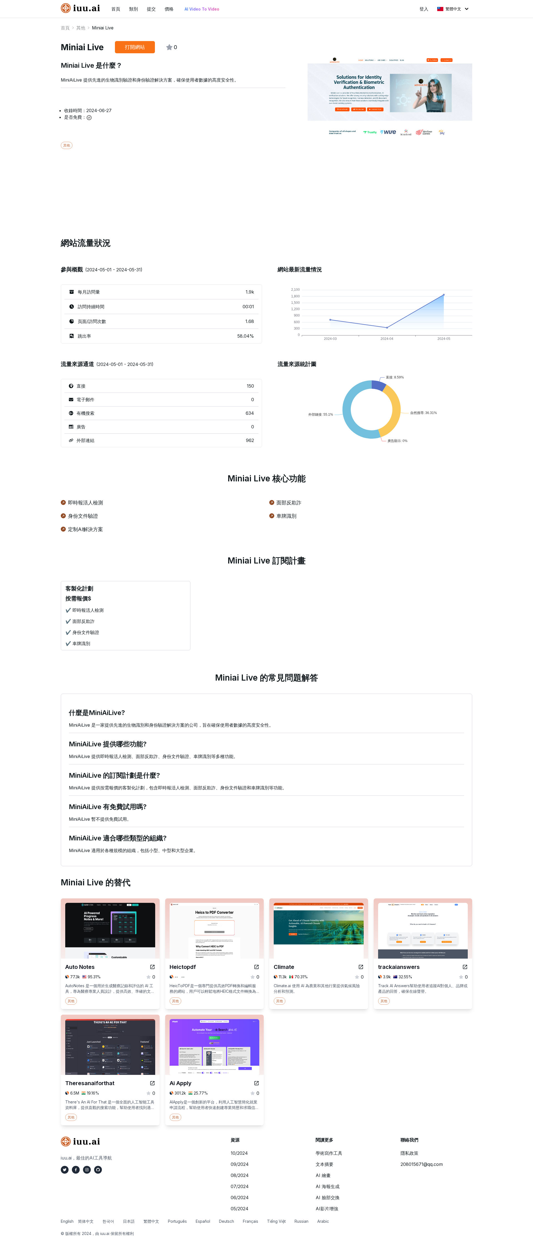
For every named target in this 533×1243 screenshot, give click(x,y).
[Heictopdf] (256, 967)
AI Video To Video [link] (202, 9)
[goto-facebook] (76, 1170)
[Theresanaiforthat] (152, 1083)
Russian (301, 1221)
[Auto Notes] (152, 967)
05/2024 (239, 1208)
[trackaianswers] (465, 967)
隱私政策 (409, 1153)
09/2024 (240, 1164)
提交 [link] (151, 9)
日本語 (129, 1221)
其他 (80, 28)
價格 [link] (169, 9)
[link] (81, 8)
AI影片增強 (327, 1208)
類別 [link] (133, 9)
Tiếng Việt (276, 1221)
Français (250, 1221)
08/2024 (240, 1175)
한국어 (108, 1221)
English (67, 1221)
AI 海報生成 (328, 1186)
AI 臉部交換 (328, 1197)
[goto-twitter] (65, 1170)
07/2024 (240, 1186)
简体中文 (86, 1221)
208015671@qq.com (422, 1164)
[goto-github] (98, 1170)
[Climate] (361, 967)
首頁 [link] (115, 9)
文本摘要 (324, 1164)
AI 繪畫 (323, 1175)
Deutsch (226, 1221)
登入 (423, 9)
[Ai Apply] (256, 1083)
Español (203, 1221)
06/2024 (240, 1197)
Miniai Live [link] (103, 28)
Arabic (323, 1221)
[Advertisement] (227, 188)
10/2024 (239, 1153)
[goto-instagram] (87, 1170)
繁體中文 (453, 8)
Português (177, 1221)
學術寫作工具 (329, 1153)
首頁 (65, 28)
